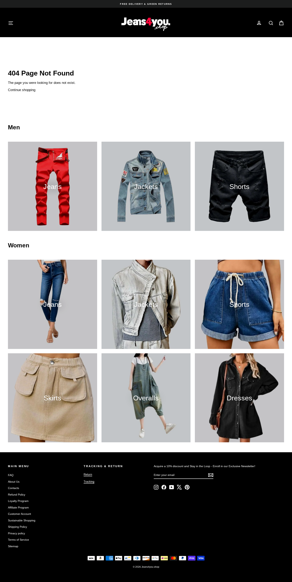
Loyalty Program (18, 501)
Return (88, 474)
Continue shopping (21, 90)
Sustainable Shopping (21, 520)
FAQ (11, 475)
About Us (13, 481)
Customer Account (19, 513)
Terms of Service (18, 539)
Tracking (89, 481)
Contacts (13, 488)
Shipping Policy (17, 526)
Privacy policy (16, 533)
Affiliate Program (18, 507)
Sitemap (13, 546)
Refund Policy (16, 494)
